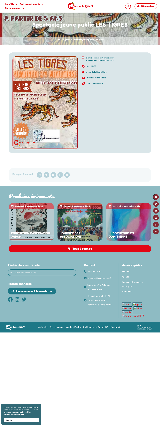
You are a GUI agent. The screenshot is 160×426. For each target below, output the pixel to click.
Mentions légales (73, 327)
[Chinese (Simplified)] (134, 316)
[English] (137, 304)
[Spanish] (128, 312)
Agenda (66, 39)
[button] (128, 6)
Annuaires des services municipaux (132, 284)
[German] (128, 308)
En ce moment (13, 8)
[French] (127, 304)
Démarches (127, 291)
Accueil (57, 39)
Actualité (126, 271)
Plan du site (115, 327)
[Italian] (138, 308)
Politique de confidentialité (14, 414)
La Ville (9, 4)
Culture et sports (30, 4)
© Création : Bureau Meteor (50, 327)
